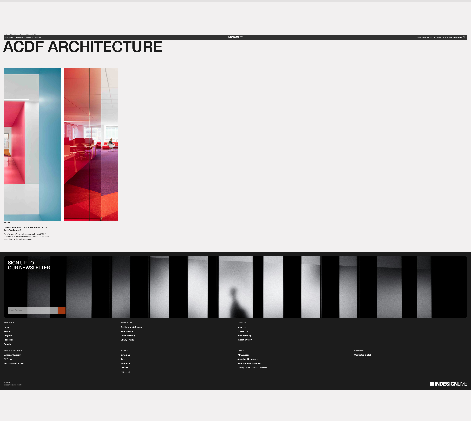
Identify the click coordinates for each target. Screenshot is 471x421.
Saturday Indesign (12, 355)
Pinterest (125, 372)
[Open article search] (464, 37)
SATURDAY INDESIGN (435, 37)
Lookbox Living (128, 335)
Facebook (125, 363)
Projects (19, 37)
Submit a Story (244, 340)
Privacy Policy (244, 335)
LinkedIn (124, 367)
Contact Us (242, 331)
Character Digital (362, 355)
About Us (241, 327)
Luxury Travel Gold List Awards (252, 367)
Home (6, 327)
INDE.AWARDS (420, 37)
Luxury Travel (127, 340)
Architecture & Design (131, 327)
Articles (9, 37)
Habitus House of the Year (249, 363)
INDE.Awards (243, 355)
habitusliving (127, 331)
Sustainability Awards (247, 359)
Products (29, 37)
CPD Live (8, 359)
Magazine (457, 37)
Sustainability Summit (14, 363)
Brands (38, 37)
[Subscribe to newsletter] (61, 310)
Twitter (124, 359)
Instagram (125, 355)
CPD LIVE (448, 37)
